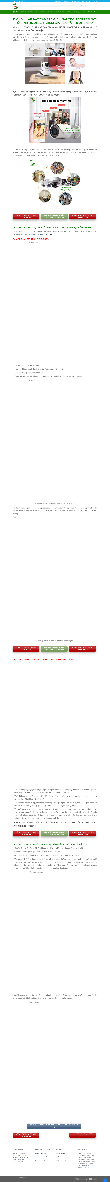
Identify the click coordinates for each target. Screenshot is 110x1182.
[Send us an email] (96, 1)
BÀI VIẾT (89, 12)
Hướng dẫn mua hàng (62, 1153)
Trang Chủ (24, 12)
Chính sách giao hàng (40, 1153)
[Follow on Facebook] (91, 1)
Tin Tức (30, 12)
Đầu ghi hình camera (47, 12)
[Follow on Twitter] (94, 1)
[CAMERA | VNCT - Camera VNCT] (21, 6)
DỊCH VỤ (76, 12)
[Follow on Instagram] (93, 1)
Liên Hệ (95, 12)
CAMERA (36, 12)
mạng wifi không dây (44, 234)
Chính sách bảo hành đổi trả (42, 1157)
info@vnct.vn (20, 1159)
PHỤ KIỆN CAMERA (60, 12)
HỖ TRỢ (83, 12)
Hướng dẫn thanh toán (62, 1157)
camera (69, 34)
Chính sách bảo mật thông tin (42, 1160)
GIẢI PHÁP (69, 12)
